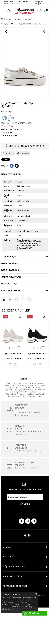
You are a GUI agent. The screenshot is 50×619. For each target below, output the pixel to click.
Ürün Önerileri (9, 263)
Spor (26, 383)
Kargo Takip (40, 2)
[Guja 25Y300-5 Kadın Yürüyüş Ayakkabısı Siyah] (18, 331)
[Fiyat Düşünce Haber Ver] (23, 299)
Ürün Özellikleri (11, 174)
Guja (8, 383)
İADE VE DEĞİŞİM (9, 284)
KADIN (21, 385)
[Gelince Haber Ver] (29, 299)
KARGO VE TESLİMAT (12, 290)
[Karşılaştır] (10, 299)
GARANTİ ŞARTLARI (11, 277)
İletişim (38, 4)
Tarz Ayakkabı (24, 392)
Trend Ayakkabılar (24, 394)
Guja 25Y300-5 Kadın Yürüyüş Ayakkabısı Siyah (18, 353)
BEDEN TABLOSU (10, 270)
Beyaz (41, 383)
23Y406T (14, 383)
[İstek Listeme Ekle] (3, 299)
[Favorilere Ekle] (44, 31)
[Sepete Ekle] (21, 364)
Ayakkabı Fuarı (26, 387)
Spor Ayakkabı (31, 385)
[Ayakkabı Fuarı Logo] (24, 11)
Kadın (21, 383)
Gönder (25, 504)
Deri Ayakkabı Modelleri (24, 390)
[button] (15, 348)
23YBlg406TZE (11, 385)
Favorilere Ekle (15, 364)
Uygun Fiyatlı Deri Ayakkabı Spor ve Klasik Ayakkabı (26, 395)
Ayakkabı (33, 383)
